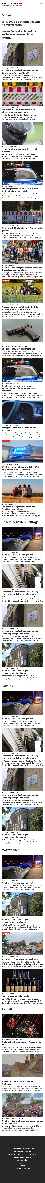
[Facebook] (16, 1141)
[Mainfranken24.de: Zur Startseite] (12, 4)
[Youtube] (28, 1141)
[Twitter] (22, 1141)
